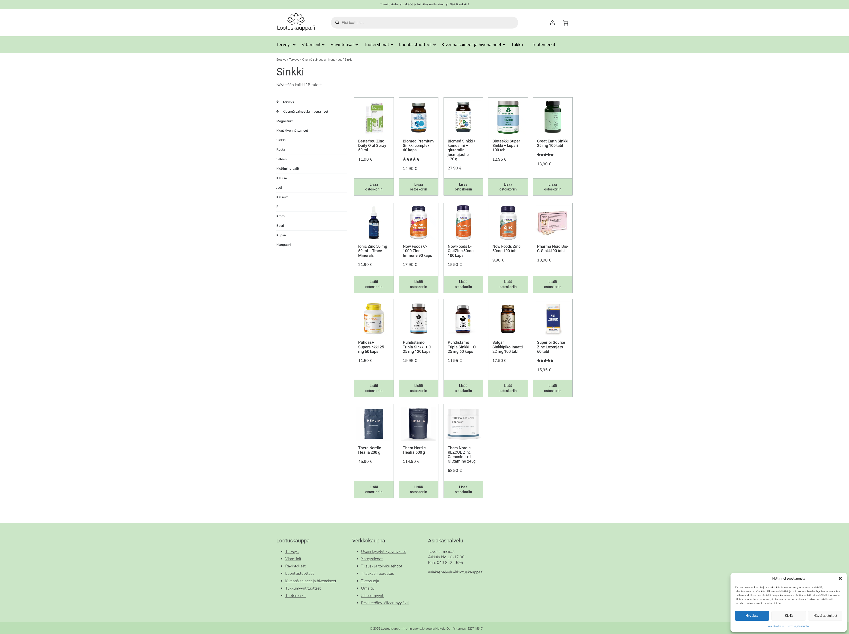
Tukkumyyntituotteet (303, 588)
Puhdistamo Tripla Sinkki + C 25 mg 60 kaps (462, 347)
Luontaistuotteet (299, 573)
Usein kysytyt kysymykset (383, 551)
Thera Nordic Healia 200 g (369, 450)
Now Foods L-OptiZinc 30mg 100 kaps (461, 251)
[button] (840, 578)
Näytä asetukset (825, 615)
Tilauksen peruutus (377, 573)
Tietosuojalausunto (797, 626)
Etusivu (281, 60)
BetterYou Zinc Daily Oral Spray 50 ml (372, 145)
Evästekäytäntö (775, 626)
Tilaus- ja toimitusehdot (381, 566)
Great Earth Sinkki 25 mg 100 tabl (552, 143)
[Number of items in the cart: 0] (565, 22)
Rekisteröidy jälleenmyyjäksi (385, 602)
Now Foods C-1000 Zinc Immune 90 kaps (417, 251)
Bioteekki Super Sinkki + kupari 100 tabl (506, 145)
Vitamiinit (293, 558)
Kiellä (789, 615)
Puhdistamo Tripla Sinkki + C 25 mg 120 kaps (417, 347)
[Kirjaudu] (552, 23)
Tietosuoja (370, 581)
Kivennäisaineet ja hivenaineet (322, 60)
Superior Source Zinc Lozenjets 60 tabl (551, 347)
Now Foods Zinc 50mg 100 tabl (506, 248)
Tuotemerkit (295, 595)
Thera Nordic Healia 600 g (414, 450)
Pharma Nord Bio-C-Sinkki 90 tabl (552, 248)
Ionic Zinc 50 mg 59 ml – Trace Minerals (372, 251)
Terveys (294, 60)
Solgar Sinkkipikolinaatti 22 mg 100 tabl (507, 347)
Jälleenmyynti (372, 595)
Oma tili (368, 588)
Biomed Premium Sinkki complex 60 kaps (418, 145)
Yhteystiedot (372, 558)
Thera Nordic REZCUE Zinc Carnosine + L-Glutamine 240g (462, 455)
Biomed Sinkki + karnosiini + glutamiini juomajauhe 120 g (462, 150)
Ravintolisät (295, 566)
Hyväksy (752, 615)
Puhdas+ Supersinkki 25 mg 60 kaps (371, 347)
